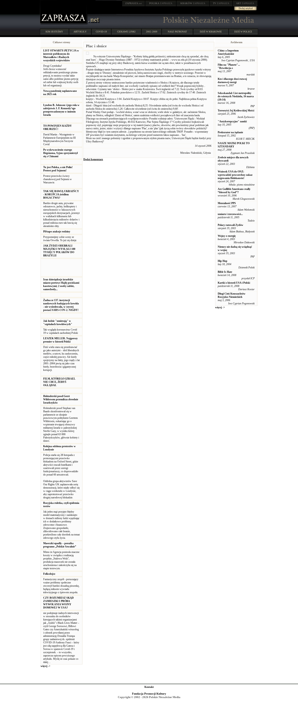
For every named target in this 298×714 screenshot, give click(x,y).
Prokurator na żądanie (230, 132)
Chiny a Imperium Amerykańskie (228, 52)
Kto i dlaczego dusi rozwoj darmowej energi (232, 80)
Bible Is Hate (225, 271)
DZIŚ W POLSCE (243, 31)
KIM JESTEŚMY (54, 31)
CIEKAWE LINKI (126, 31)
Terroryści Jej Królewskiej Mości (236, 110)
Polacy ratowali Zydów (230, 225)
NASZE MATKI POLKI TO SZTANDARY (234, 145)
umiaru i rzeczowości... (230, 214)
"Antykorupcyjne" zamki (232, 121)
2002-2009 (151, 31)
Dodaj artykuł (246, 8)
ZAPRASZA (160, 3)
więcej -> (45, 666)
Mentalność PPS (227, 203)
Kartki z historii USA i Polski (234, 282)
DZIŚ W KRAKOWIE (211, 31)
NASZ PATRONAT (177, 31)
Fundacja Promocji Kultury (149, 693)
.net (133, 3)
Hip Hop (222, 260)
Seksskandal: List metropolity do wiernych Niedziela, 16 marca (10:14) (236, 96)
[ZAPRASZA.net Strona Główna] (64, 24)
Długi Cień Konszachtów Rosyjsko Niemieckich (231, 295)
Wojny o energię (227, 235)
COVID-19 (101, 31)
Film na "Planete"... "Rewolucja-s (229, 66)
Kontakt (149, 686)
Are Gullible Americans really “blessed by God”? (234, 190)
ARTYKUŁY (80, 31)
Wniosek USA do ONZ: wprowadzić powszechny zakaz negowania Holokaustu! (235, 175)
